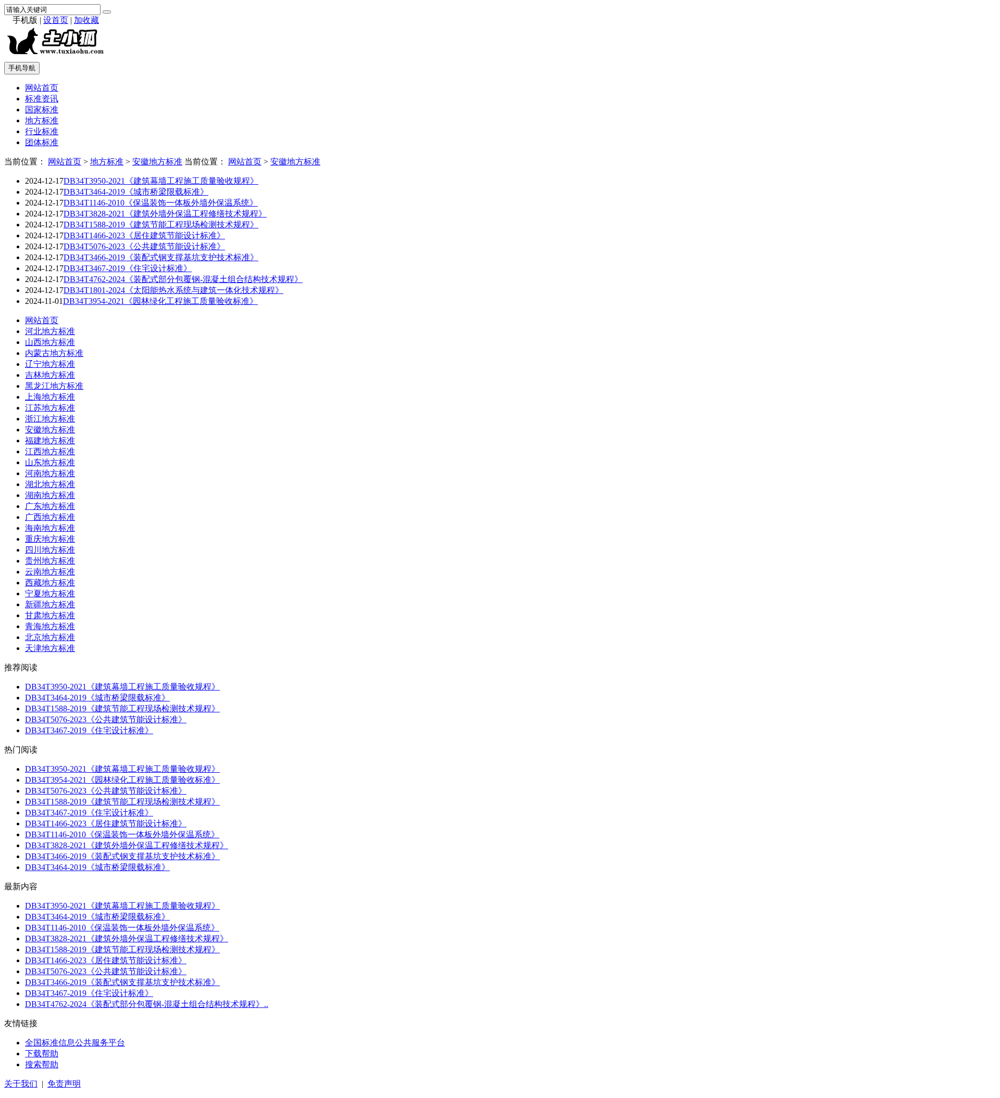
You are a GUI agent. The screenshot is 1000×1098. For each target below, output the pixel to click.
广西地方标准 (50, 517)
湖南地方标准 (50, 495)
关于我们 (21, 1083)
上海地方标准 (50, 396)
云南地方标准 (50, 571)
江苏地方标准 (50, 407)
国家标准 (41, 109)
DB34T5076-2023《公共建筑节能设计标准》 (144, 246)
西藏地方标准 (50, 582)
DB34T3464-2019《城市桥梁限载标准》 (136, 191)
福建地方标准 (50, 440)
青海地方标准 (50, 626)
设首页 (55, 20)
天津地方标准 (50, 648)
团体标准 (41, 142)
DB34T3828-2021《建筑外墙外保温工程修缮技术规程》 (165, 213)
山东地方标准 (50, 462)
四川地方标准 (50, 549)
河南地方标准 (50, 473)
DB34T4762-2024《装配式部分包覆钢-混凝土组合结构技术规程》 (183, 279)
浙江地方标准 (50, 418)
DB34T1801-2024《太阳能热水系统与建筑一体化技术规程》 (173, 290)
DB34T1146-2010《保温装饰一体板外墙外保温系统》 (161, 202)
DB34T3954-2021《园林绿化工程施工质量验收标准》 (160, 301)
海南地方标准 (50, 528)
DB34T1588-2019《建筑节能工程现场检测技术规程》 (161, 224)
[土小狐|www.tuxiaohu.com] (58, 55)
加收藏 (86, 20)
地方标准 (41, 120)
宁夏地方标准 (50, 593)
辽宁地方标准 (50, 364)
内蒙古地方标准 (54, 353)
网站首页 (41, 87)
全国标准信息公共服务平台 (75, 1042)
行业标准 (41, 131)
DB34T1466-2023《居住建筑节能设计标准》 (144, 235)
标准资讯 (41, 98)
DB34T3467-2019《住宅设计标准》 (128, 268)
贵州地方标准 (50, 560)
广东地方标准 (50, 506)
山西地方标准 (50, 342)
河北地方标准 (50, 331)
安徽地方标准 (157, 161)
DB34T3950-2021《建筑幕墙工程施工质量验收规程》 (161, 180)
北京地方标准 (50, 637)
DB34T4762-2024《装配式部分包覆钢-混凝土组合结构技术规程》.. (146, 1004)
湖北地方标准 (50, 484)
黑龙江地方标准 (54, 385)
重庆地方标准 (50, 538)
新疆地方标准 (50, 604)
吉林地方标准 (50, 375)
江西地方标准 (50, 451)
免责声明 (64, 1083)
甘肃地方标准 (50, 615)
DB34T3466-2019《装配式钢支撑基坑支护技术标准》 (161, 257)
